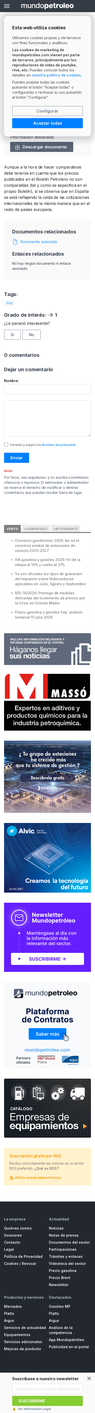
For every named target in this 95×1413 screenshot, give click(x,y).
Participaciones (63, 1249)
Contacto (12, 1242)
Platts (9, 1313)
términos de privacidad (59, 445)
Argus (9, 1320)
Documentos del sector (69, 1242)
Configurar (47, 111)
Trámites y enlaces (66, 1256)
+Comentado (35, 529)
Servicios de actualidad (25, 1327)
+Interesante (65, 529)
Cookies (11, 1263)
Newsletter (58, 1285)
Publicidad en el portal (69, 1347)
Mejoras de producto (22, 1349)
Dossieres (13, 1235)
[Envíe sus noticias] (47, 649)
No (31, 334)
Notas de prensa (64, 1235)
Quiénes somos (18, 1228)
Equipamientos (17, 1334)
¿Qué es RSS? (46, 1168)
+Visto (12, 529)
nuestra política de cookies (56, 75)
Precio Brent (59, 1277)
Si (12, 334)
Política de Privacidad (23, 1256)
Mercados (13, 1306)
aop (9, 303)
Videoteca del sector (67, 1263)
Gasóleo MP (59, 1306)
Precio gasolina (63, 1270)
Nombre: (11, 381)
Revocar (29, 1263)
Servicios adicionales (23, 1342)
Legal (9, 1249)
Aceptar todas (47, 123)
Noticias (56, 1228)
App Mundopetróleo (66, 1340)
